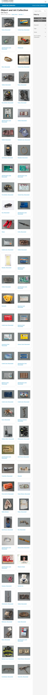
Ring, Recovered (6, 66)
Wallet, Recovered (6, 84)
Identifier (21, 14)
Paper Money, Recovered (24, 493)
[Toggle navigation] (45, 2)
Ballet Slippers (5, 511)
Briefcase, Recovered (7, 621)
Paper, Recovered (22, 511)
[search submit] (45, 11)
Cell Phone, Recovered (7, 157)
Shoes (3, 231)
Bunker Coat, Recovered (8, 658)
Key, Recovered (5, 212)
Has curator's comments (37, 36)
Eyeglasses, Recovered (7, 676)
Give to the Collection (39, 5)
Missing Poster (21, 566)
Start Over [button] (40, 20)
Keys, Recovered (6, 419)
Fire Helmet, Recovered (7, 102)
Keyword (36, 25)
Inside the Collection (8, 5)
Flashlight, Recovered (7, 476)
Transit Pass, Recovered (23, 29)
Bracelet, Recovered (23, 157)
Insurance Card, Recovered (5, 345)
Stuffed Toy (20, 586)
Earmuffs (4, 306)
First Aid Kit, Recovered (8, 493)
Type (35, 28)
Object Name (14, 14)
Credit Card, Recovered (7, 249)
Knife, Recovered (22, 231)
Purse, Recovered (6, 29)
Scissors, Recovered (7, 586)
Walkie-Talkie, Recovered (8, 438)
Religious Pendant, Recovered (22, 420)
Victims (39, 18)
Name (35, 32)
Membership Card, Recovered (22, 213)
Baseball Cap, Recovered (24, 139)
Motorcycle (20, 47)
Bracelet (20, 476)
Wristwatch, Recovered (23, 438)
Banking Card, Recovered (21, 268)
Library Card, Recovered (24, 344)
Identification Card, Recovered (6, 48)
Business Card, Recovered (21, 306)
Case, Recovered (22, 621)
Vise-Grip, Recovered (23, 676)
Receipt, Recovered (6, 267)
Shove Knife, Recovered (23, 547)
